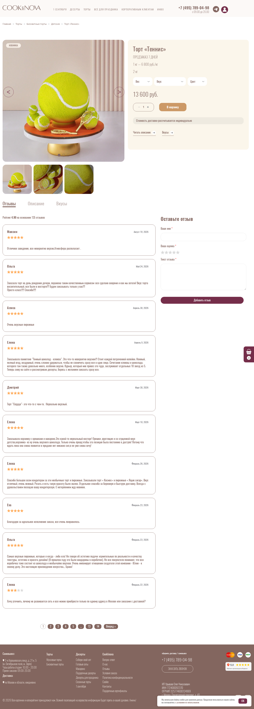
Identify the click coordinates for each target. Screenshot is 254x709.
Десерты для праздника (87, 677)
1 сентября (81, 686)
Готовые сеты (82, 664)
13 (89, 626)
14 (98, 626)
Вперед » (111, 626)
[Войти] (224, 9)
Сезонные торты (83, 682)
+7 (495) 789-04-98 (193, 8)
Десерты (80, 654)
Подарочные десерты (86, 673)
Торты (49, 654)
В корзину (173, 107)
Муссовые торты (54, 660)
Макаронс (80, 669)
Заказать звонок (177, 669)
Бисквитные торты (55, 664)
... (81, 626)
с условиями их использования (187, 702)
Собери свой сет (83, 660)
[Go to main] (22, 7)
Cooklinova (108, 654)
